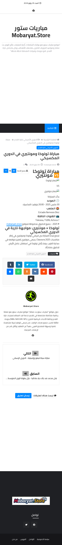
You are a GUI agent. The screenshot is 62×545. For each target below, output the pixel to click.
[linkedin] (19, 265)
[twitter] (26, 525)
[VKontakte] (35, 272)
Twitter (32, 264)
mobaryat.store (14, 224)
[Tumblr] (10, 265)
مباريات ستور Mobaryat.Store (31, 32)
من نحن (15, 539)
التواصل (31, 539)
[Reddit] (43, 272)
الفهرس (23, 539)
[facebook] (33, 10)
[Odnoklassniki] (27, 272)
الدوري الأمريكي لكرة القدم (25, 139)
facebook (48, 264)
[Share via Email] (31, 279)
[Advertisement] (31, 88)
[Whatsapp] (18, 272)
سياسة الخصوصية (43, 539)
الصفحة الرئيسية (50, 139)
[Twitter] (28, 9)
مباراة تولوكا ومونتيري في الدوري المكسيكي (32, 141)
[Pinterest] (52, 272)
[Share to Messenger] (10, 272)
